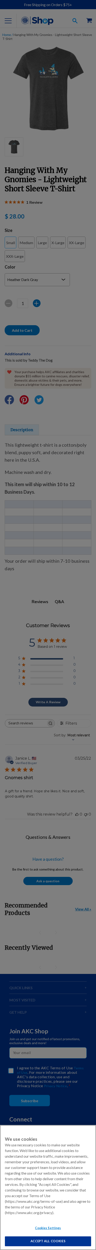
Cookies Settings (48, 1228)
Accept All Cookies (48, 1241)
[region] (48, 1187)
